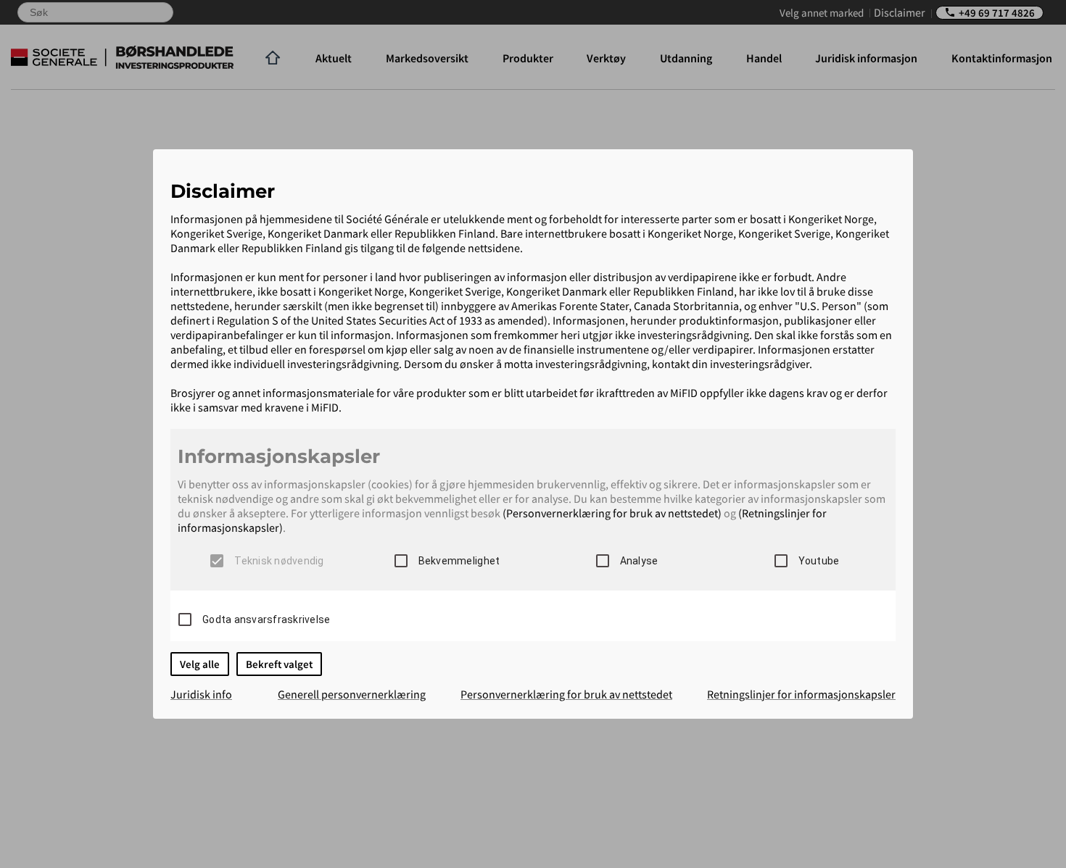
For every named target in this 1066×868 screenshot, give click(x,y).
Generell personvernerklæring (352, 694)
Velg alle (200, 664)
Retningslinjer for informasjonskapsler (801, 694)
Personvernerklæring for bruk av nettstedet (566, 694)
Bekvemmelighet (459, 561)
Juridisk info (201, 694)
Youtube (819, 561)
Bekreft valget (279, 664)
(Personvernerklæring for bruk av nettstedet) (612, 513)
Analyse (639, 561)
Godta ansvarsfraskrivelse (266, 619)
